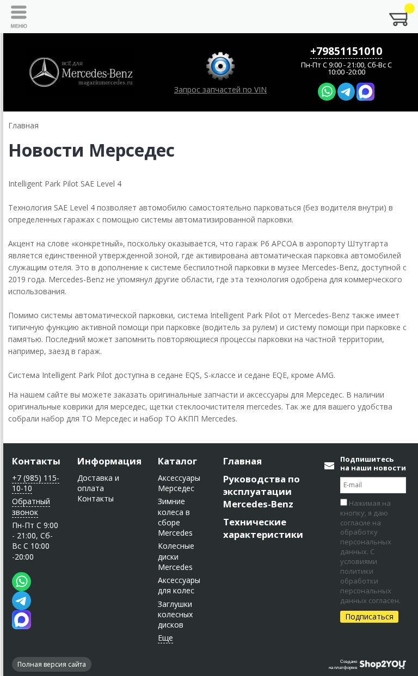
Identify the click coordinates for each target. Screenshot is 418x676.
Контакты (36, 461)
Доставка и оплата (98, 483)
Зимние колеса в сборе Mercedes (175, 517)
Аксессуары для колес (179, 585)
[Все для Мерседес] (80, 72)
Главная (242, 461)
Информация (109, 461)
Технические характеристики (263, 528)
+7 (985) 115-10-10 (35, 483)
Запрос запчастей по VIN (220, 89)
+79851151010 (346, 51)
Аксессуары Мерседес (179, 483)
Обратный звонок (31, 506)
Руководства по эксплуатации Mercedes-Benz (261, 491)
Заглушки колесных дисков (175, 614)
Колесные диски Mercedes (176, 556)
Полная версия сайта (51, 664)
